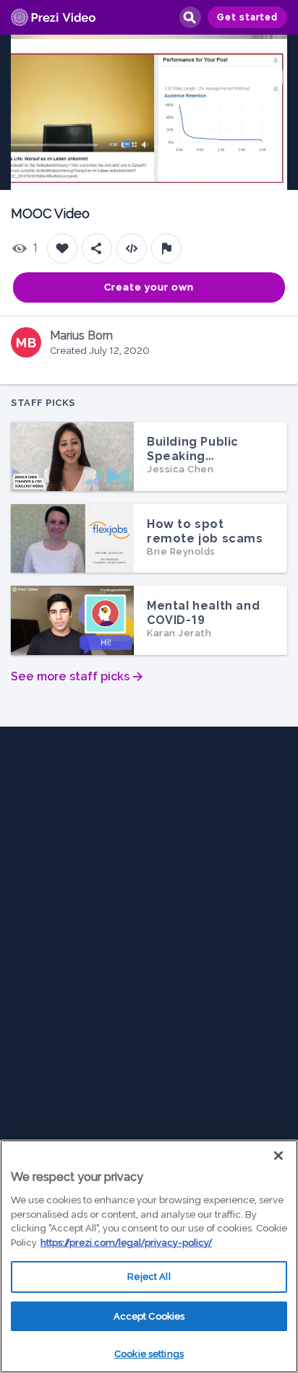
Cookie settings (149, 1353)
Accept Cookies (149, 1316)
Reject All (148, 1276)
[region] (149, 1256)
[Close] (278, 1155)
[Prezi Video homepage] (53, 18)
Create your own (149, 287)
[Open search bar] (189, 17)
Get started (247, 17)
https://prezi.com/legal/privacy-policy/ (126, 1242)
